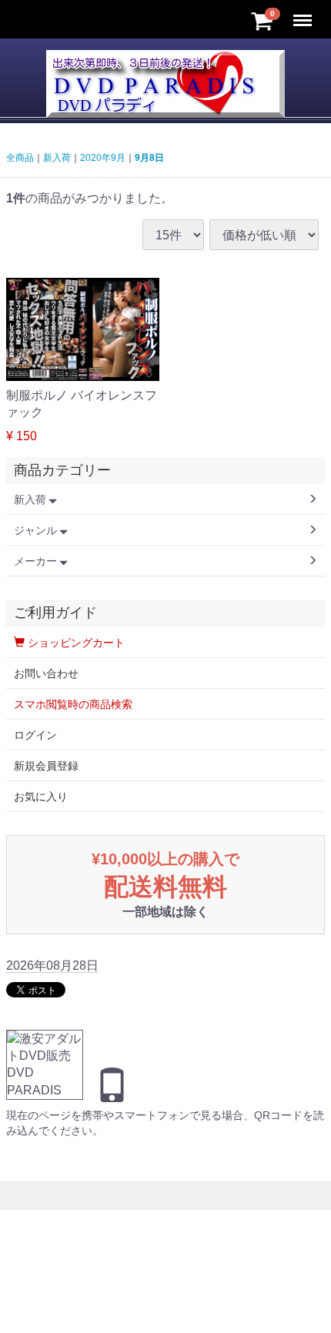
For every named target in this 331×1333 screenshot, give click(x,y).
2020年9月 (102, 157)
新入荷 (57, 157)
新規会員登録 (46, 766)
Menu (304, 11)
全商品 (20, 157)
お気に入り (41, 796)
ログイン (35, 735)
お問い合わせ (46, 673)
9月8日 (149, 157)
